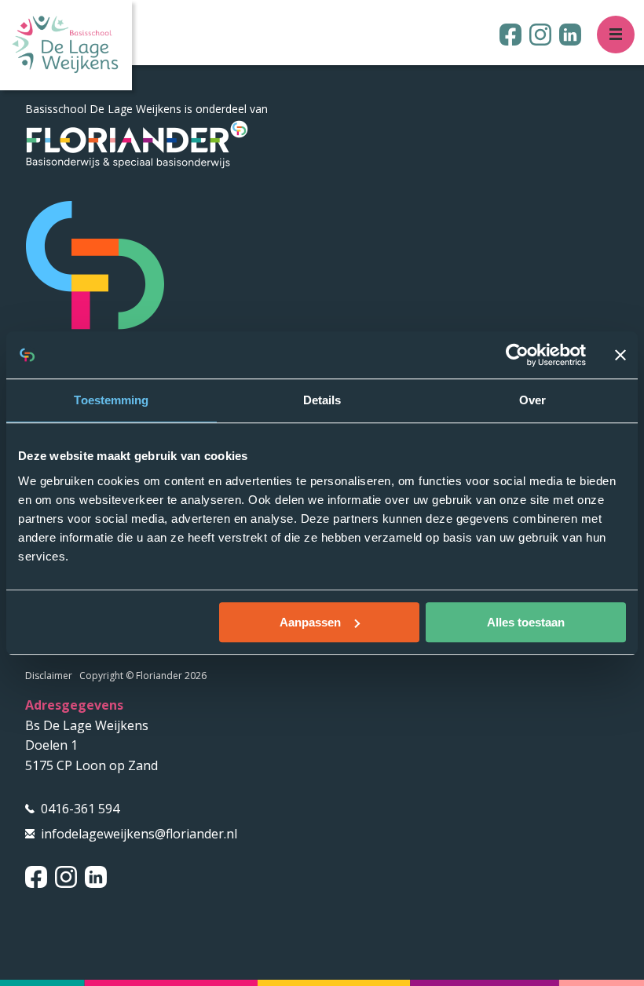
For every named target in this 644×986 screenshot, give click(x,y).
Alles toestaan (526, 622)
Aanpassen (310, 622)
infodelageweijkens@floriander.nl (139, 833)
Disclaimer (48, 675)
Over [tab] (532, 400)
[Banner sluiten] (620, 354)
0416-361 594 (80, 808)
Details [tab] (322, 400)
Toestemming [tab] (111, 400)
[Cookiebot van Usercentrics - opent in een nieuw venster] (517, 355)
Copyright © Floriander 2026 (143, 675)
